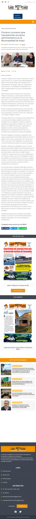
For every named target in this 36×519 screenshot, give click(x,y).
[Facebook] (2, 2)
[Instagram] (8, 2)
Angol (23, 45)
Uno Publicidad (26, 517)
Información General (14, 44)
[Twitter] (5, 2)
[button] (5, 228)
